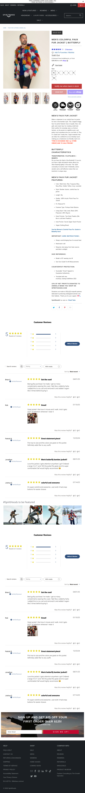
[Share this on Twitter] (54, 307)
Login (74, 5)
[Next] (48, 60)
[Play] (26, 60)
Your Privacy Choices (10, 777)
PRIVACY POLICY (9, 769)
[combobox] (33, 366)
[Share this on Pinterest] (65, 307)
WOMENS (33, 758)
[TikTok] (50, 771)
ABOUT (7, 5)
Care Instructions (70, 236)
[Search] (80, 15)
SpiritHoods (12, 788)
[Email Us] (31, 771)
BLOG (2, 5)
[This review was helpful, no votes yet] (74, 397)
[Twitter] (31, 776)
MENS (32, 754)
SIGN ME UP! (61, 732)
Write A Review (72, 343)
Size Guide (58, 65)
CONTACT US (8, 754)
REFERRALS (20, 5)
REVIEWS (60, 754)
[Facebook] (35, 771)
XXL (54, 78)
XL (73, 72)
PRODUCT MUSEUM (64, 769)
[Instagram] (39, 771)
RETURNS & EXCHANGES (12, 758)
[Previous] (4, 60)
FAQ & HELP (7, 750)
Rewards (13, 5)
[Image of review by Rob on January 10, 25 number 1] (32, 418)
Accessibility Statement (10, 773)
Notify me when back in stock (67, 86)
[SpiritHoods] (9, 16)
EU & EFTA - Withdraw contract (13, 781)
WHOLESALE (61, 766)
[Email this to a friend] (70, 307)
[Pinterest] (46, 771)
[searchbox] (12, 366)
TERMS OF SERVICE (10, 766)
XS (54, 72)
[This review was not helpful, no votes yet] (77, 397)
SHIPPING (6, 762)
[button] (30, 10)
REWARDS (60, 758)
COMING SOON (35, 766)
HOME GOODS (35, 762)
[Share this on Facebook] (59, 307)
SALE (32, 750)
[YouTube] (35, 776)
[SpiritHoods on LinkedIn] (42, 771)
